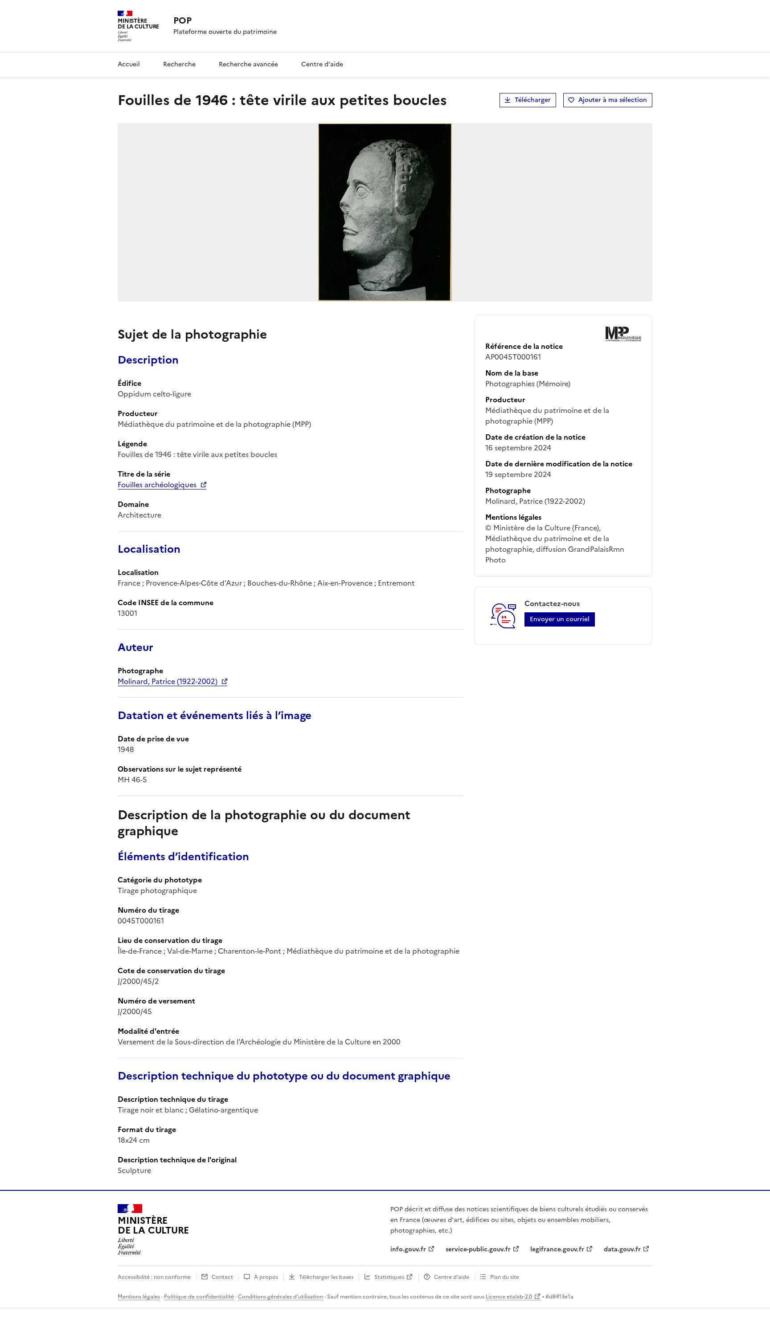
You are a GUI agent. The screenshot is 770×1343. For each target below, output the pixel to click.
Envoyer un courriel (560, 619)
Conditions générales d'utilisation (280, 1297)
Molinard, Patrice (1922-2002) (167, 681)
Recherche (179, 64)
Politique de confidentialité (199, 1297)
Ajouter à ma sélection (612, 100)
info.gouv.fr (408, 1249)
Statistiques (389, 1277)
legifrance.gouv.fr (557, 1249)
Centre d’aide (451, 1277)
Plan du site (504, 1277)
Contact (222, 1277)
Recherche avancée (248, 64)
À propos (266, 1277)
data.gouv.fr (622, 1249)
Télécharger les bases (326, 1277)
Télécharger (533, 100)
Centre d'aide (322, 64)
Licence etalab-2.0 (509, 1297)
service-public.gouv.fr (478, 1249)
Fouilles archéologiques (157, 484)
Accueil (129, 64)
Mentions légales (139, 1297)
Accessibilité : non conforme (154, 1277)
